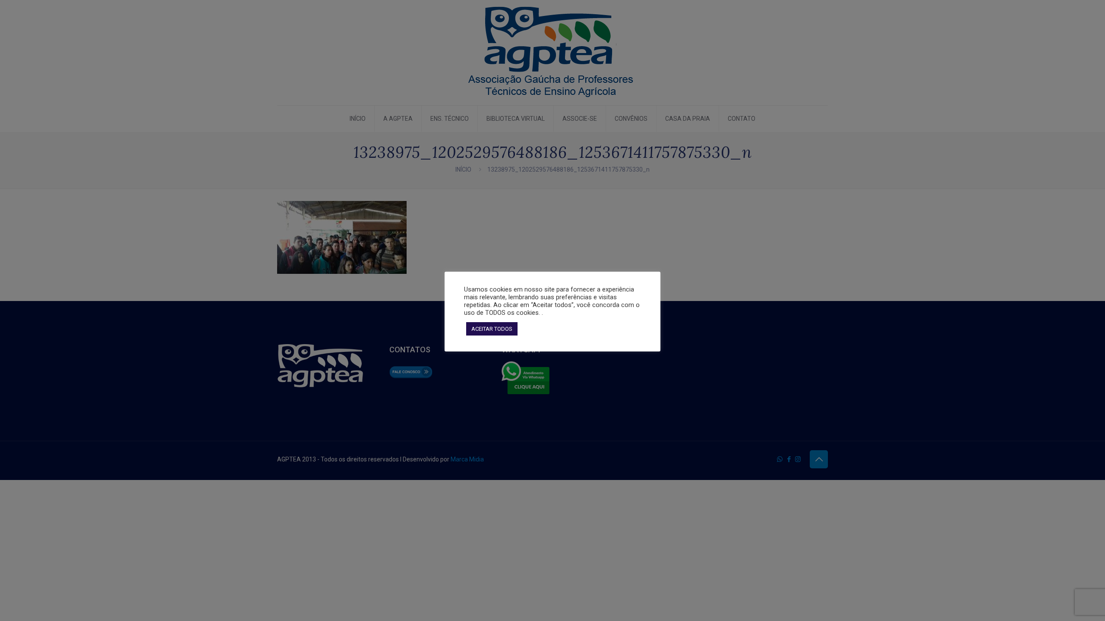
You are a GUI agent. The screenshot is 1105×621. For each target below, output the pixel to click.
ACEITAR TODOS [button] (491, 329)
